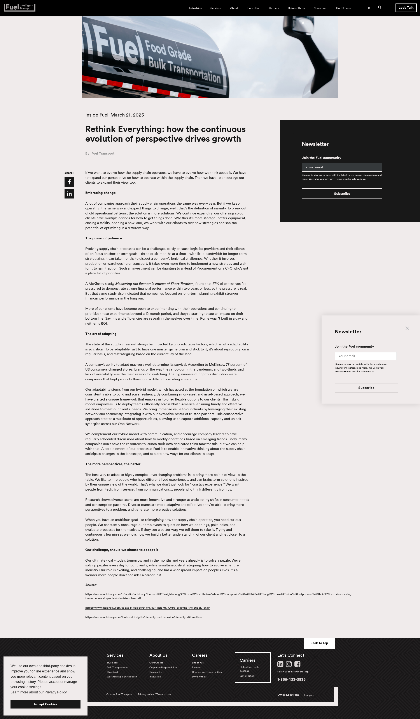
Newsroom (320, 8)
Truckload (112, 662)
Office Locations (288, 695)
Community (155, 672)
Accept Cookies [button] (45, 704)
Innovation (253, 8)
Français (308, 695)
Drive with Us (296, 8)
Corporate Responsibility (163, 667)
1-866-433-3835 (291, 679)
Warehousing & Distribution (122, 676)
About (234, 8)
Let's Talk (406, 7)
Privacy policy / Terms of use (154, 694)
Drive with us (199, 676)
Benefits (196, 667)
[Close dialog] (407, 328)
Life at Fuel (198, 662)
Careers (274, 8)
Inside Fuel (96, 115)
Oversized (112, 672)
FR (368, 8)
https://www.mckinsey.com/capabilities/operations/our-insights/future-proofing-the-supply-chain (147, 607)
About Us (158, 655)
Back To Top (319, 643)
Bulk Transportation (117, 667)
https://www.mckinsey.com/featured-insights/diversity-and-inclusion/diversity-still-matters (143, 617)
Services (215, 8)
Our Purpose (156, 662)
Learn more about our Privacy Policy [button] (38, 692)
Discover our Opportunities (207, 672)
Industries (195, 8)
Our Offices (343, 8)
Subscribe (342, 193)
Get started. (248, 676)
